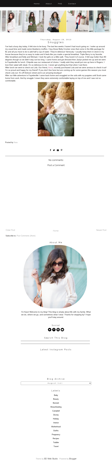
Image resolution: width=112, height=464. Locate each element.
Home (37, 4)
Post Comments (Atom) (26, 236)
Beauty (56, 399)
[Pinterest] (54, 329)
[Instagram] (58, 329)
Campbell (56, 411)
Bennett (56, 403)
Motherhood (56, 427)
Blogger (72, 459)
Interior (56, 423)
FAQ (60, 4)
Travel (56, 446)
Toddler (56, 442)
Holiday (56, 419)
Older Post (10, 230)
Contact (72, 4)
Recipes (56, 439)
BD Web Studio (51, 459)
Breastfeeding (56, 407)
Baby (56, 395)
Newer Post (101, 230)
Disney (56, 415)
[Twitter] (49, 329)
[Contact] (62, 329)
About (49, 4)
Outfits (56, 431)
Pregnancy (56, 435)
